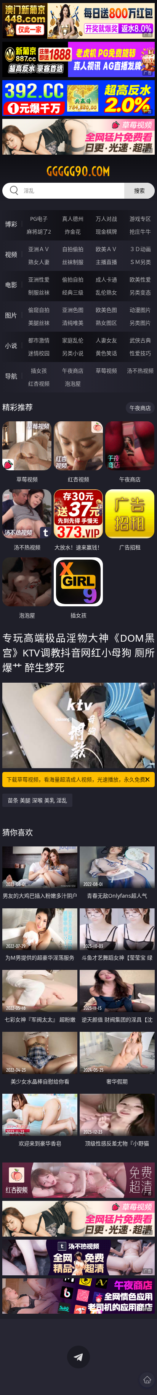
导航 (11, 376)
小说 (11, 346)
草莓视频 (106, 370)
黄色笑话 (106, 353)
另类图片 (140, 322)
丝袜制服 (72, 262)
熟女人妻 (39, 262)
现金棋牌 (106, 231)
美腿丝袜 (39, 322)
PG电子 (39, 218)
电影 (11, 285)
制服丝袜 (39, 292)
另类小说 (72, 353)
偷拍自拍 (72, 279)
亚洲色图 (72, 309)
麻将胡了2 (39, 231)
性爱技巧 (140, 353)
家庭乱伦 (72, 340)
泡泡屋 (73, 383)
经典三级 (72, 292)
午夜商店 (72, 370)
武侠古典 (140, 340)
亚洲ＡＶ (39, 249)
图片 (11, 315)
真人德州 (72, 218)
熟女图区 (106, 322)
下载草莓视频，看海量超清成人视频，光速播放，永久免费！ (78, 779)
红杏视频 (39, 383)
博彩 (11, 224)
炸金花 (73, 231)
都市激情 (39, 340)
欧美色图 (106, 309)
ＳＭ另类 (140, 262)
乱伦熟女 (106, 292)
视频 (11, 254)
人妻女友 (106, 340)
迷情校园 (39, 353)
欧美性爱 (140, 279)
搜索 (139, 190)
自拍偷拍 (72, 249)
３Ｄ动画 (140, 249)
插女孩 (39, 370)
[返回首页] (147, 1379)
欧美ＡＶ (106, 249)
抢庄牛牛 (140, 231)
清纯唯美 (72, 322)
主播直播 (106, 262)
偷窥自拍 (39, 309)
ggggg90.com (78, 171)
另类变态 (140, 292)
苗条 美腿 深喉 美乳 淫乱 (37, 800)
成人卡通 (106, 279)
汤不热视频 (140, 370)
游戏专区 (140, 218)
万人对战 (106, 218)
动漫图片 (140, 309)
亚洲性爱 (39, 279)
